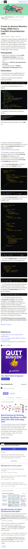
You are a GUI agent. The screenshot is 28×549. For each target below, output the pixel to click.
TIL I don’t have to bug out (12, 376)
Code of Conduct (10, 397)
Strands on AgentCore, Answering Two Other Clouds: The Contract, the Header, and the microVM (14, 484)
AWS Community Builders (14, 465)
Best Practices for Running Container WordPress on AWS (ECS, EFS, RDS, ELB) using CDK (13, 418)
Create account (22, 1)
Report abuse (19, 397)
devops (12, 36)
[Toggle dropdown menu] (26, 345)
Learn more (14, 461)
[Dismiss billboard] (26, 521)
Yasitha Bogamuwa (9, 17)
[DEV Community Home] (5, 2)
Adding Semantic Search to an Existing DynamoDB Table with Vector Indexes (13, 477)
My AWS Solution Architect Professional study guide (11, 510)
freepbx (7, 36)
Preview (12, 393)
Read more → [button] (5, 379)
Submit (5, 393)
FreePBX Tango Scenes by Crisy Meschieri (13, 341)
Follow (14, 449)
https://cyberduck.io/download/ (10, 149)
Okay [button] (3, 546)
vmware (18, 36)
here (3, 60)
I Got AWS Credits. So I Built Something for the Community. (12, 470)
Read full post (5, 437)
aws (2, 36)
